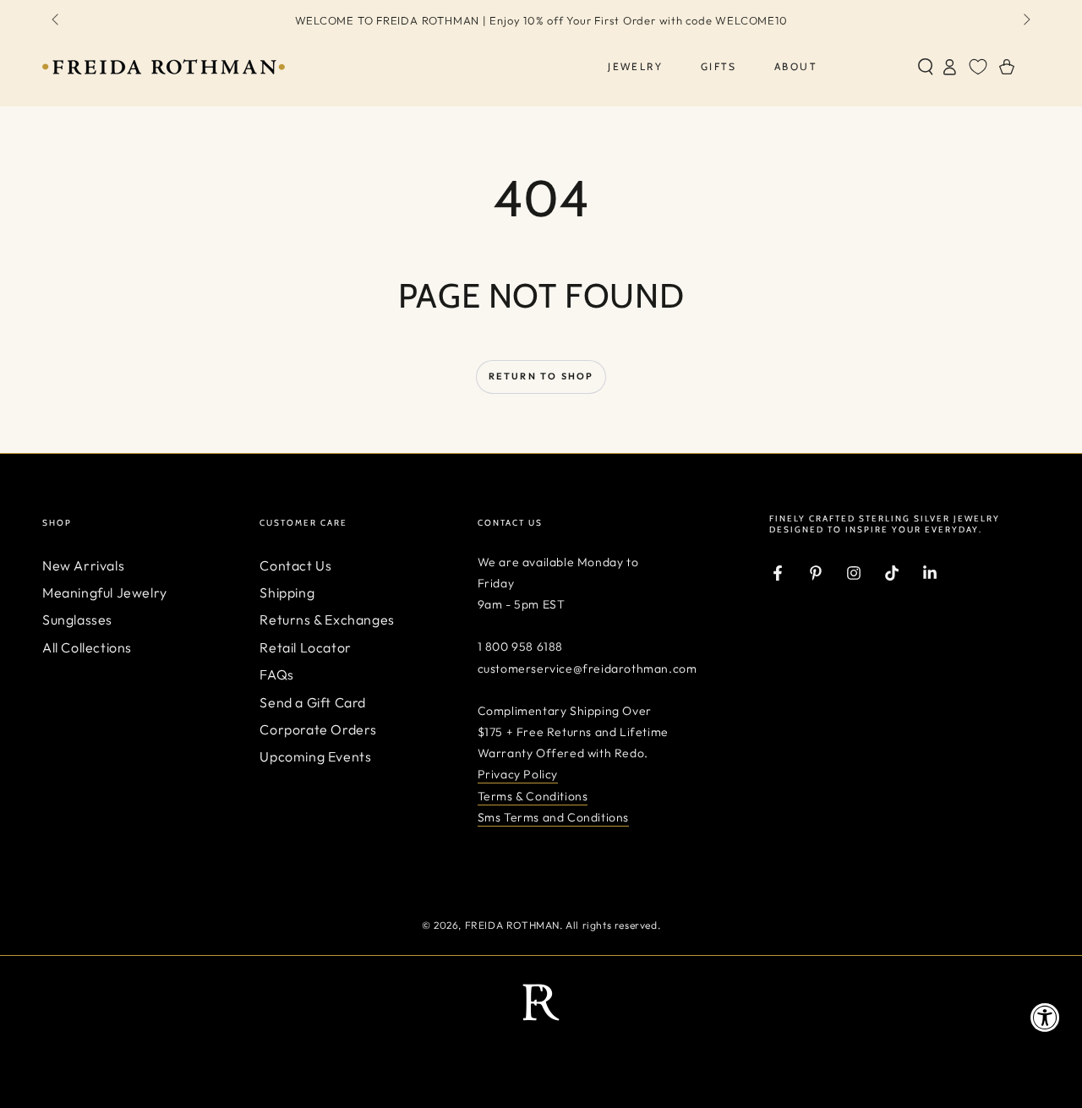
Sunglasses (77, 619)
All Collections (87, 647)
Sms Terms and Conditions (553, 817)
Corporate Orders (318, 729)
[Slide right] (1025, 20)
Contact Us (295, 565)
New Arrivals (83, 565)
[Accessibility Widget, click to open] (1045, 1017)
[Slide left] (56, 20)
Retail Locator (305, 647)
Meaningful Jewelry (104, 592)
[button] (925, 66)
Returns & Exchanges (327, 619)
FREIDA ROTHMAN (512, 925)
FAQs (276, 674)
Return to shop (541, 376)
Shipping (287, 592)
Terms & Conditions (533, 796)
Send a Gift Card (313, 702)
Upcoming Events (315, 756)
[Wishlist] (978, 66)
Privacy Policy (518, 774)
